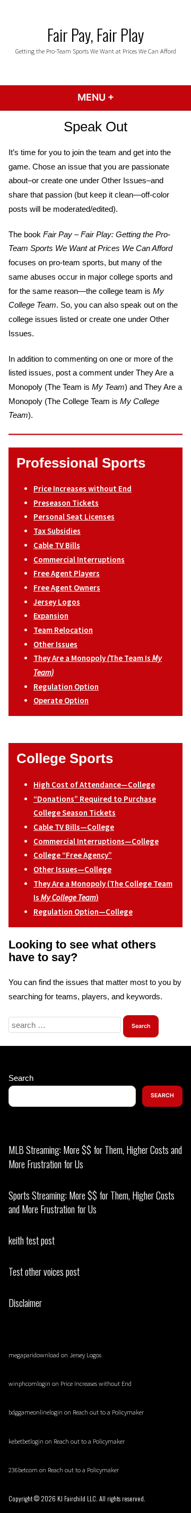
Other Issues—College (72, 869)
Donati (49, 799)
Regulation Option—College (83, 912)
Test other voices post (44, 1271)
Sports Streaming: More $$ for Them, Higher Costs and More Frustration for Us (91, 1202)
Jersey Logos (85, 1355)
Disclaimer (25, 1303)
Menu (124, 97)
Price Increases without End (96, 1383)
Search (20, 1077)
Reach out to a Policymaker (108, 1412)
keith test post (31, 1240)
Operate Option (61, 700)
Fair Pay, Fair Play (95, 34)
